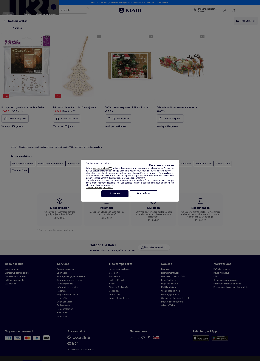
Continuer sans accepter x (98, 163)
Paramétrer (143, 193)
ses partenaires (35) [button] (102, 168)
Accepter (115, 193)
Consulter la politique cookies (99, 187)
